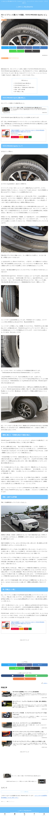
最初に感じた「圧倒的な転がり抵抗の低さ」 (25, 87)
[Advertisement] (24, 63)
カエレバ (16, 133)
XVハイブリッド (5, 58)
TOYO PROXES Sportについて (22, 85)
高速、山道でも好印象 (20, 89)
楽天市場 (26, 628)
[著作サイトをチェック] (12, 675)
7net (30, 628)
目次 (23, 80)
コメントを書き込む (24, 791)
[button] (32, 51)
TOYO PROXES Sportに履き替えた (23, 83)
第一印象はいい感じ (19, 91)
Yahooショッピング (15, 628)
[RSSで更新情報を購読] (24, 679)
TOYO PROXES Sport (14, 58)
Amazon (21, 628)
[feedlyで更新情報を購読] (36, 675)
